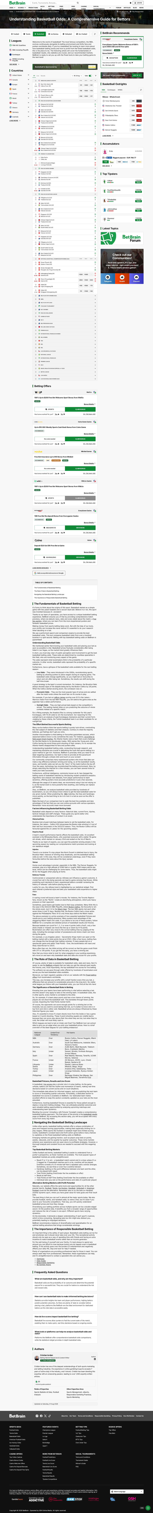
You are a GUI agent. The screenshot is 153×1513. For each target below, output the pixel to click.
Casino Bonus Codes (16, 1460)
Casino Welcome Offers (17, 1463)
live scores (47, 1084)
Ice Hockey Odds (15, 1443)
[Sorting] (94, 34)
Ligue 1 (45, 1446)
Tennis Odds (13, 1433)
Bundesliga (46, 1443)
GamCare (40, 1259)
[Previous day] (72, 75)
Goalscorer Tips (81, 1436)
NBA (66, 794)
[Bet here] (108, 65)
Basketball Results (48, 1476)
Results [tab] (43, 76)
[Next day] (81, 75)
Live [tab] (38, 76)
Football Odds (14, 1430)
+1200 (81, 274)
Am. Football (83, 34)
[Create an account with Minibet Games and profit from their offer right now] (89, 473)
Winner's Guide (81, 1463)
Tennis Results (47, 1473)
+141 (91, 85)
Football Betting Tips (82, 1430)
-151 (81, 291)
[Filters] (95, 75)
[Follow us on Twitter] (45, 1416)
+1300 (86, 291)
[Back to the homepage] (17, 3)
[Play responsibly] (55, 1499)
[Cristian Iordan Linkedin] (95, 1359)
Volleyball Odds (14, 1449)
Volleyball (68, 34)
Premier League (48, 1433)
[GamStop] (74, 1499)
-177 (91, 96)
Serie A (45, 1439)
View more (80, 528)
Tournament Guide (82, 1460)
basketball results (90, 1114)
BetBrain (49, 965)
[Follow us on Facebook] (41, 1416)
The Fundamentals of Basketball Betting (47, 588)
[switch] (88, 75)
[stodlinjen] (93, 1499)
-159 (80, 90)
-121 (81, 85)
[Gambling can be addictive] (36, 1499)
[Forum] (122, 238)
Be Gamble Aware (44, 1265)
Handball (71, 1188)
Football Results (48, 1470)
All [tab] (34, 75)
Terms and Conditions (83, 1457)
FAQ (77, 1466)
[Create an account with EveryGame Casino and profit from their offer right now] (89, 533)
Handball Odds (14, 1446)
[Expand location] (28, 75)
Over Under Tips (81, 1443)
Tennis (28, 34)
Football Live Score (49, 1460)
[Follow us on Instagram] (37, 1416)
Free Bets (112, 1433)
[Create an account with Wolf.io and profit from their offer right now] (89, 414)
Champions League (49, 1430)
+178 (91, 90)
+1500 (86, 90)
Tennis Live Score (48, 1463)
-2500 (81, 280)
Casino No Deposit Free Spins (19, 1470)
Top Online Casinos (15, 1457)
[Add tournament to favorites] (36, 80)
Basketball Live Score (50, 1466)
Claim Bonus (80, 409)
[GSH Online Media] (132, 1499)
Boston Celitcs (74, 907)
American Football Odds (17, 1439)
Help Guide (41, 1261)
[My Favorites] (130, 3)
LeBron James (59, 697)
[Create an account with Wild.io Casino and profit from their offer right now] (89, 503)
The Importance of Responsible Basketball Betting (50, 598)
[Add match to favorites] (35, 84)
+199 (80, 96)
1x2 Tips (78, 1433)
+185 (80, 285)
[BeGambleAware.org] (17, 1499)
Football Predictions (49, 1457)
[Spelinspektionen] (113, 1499)
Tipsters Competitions (50, 1479)
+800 (91, 280)
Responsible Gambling (45, 1263)
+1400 (86, 85)
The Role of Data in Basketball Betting (46, 591)
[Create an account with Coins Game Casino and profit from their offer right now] (89, 444)
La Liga (45, 1436)
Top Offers (112, 1430)
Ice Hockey (54, 34)
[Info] (147, 1507)
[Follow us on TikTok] (49, 1416)
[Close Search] (78, 3)
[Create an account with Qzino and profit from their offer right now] (89, 562)
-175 (91, 285)
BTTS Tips (79, 1439)
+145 (91, 291)
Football (16, 34)
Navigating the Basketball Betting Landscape (49, 594)
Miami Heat (62, 909)
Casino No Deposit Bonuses (18, 1466)
